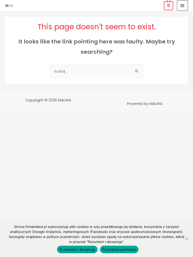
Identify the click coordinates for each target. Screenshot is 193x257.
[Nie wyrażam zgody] (186, 238)
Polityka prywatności (119, 249)
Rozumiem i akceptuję (77, 249)
